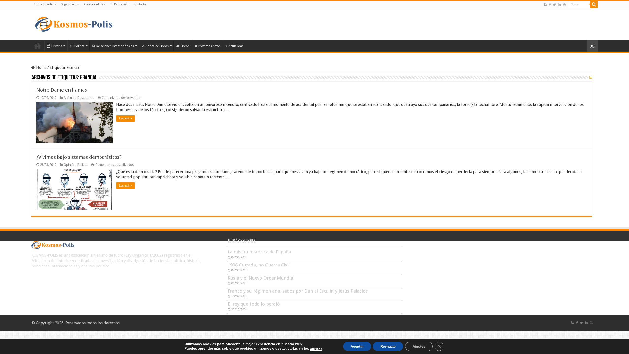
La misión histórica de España (259, 251)
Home (41, 67)
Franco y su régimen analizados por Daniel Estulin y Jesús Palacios (298, 291)
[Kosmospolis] (73, 23)
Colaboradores (94, 4)
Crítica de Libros (157, 46)
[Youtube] (564, 5)
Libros (185, 46)
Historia (56, 46)
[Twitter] (554, 5)
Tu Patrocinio (119, 4)
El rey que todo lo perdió (254, 304)
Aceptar (357, 346)
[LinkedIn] (559, 5)
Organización (70, 4)
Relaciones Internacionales (115, 46)
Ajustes (419, 346)
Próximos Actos (209, 46)
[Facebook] (549, 5)
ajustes (316, 349)
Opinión (69, 165)
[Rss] (545, 5)
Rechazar (388, 346)
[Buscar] (594, 4)
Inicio (37, 45)
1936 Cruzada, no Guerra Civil (259, 264)
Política (79, 46)
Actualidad (236, 46)
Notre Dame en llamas (61, 90)
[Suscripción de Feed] (590, 78)
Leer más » (125, 118)
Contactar (140, 4)
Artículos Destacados (79, 98)
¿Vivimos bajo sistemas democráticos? (79, 157)
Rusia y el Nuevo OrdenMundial (261, 277)
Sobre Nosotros (45, 4)
